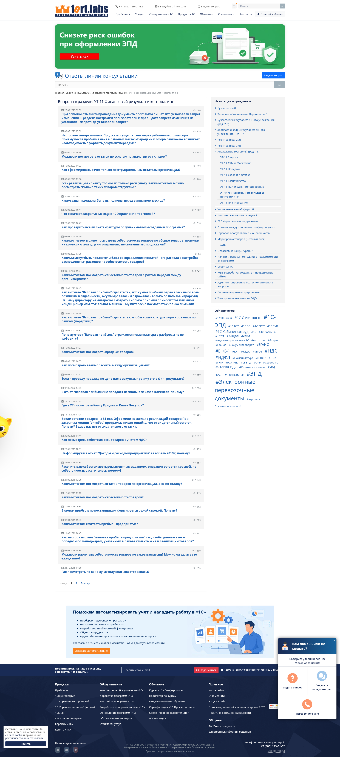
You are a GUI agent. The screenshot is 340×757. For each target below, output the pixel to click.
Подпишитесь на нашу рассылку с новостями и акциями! (78, 670)
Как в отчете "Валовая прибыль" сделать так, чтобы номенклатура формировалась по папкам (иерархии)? (128, 319)
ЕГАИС (221, 245)
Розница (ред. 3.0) (229, 145)
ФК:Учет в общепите (222, 726)
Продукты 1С (186, 14)
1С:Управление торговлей (72, 701)
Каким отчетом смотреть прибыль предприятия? (99, 524)
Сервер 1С (271, 362)
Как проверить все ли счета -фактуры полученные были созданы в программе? (123, 227)
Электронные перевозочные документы (235, 390)
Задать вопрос (273, 75)
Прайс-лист (122, 14)
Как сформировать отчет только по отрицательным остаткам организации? (120, 170)
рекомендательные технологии (177, 751)
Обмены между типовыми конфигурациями (246, 227)
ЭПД (256, 373)
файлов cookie (13, 735)
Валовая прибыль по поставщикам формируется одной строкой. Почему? (119, 510)
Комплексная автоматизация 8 (237, 215)
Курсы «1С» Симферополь (166, 690)
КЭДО (246, 351)
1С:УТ (220, 336)
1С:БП (246, 326)
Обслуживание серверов (116, 718)
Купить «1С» (63, 729)
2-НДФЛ (233, 336)
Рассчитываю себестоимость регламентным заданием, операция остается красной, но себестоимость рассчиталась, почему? (128, 469)
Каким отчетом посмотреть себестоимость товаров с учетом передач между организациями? (121, 277)
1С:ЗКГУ (260, 326)
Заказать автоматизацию (91, 650)
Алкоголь (259, 340)
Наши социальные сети (70, 743)
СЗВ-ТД (246, 362)
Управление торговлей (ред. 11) (109, 92)
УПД (272, 367)
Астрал (274, 340)
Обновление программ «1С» (118, 712)
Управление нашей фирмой (235, 209)
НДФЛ (224, 357)
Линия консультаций (77, 92)
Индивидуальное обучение (167, 701)
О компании (226, 14)
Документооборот (242, 345)
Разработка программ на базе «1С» (122, 707)
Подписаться (208, 670)
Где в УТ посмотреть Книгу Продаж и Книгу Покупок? (102, 405)
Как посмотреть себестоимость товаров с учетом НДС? (104, 440)
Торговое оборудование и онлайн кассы (243, 233)
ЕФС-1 (224, 351)
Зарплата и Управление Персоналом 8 (242, 114)
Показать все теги (226, 406)
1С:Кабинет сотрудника (237, 331)
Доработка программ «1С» (117, 695)
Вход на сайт (217, 701)
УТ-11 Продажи (230, 169)
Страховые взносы (253, 367)
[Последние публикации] (234, 6)
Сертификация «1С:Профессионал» (172, 707)
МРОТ (258, 351)
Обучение (206, 14)
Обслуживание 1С (161, 14)
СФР (258, 362)
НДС (272, 350)
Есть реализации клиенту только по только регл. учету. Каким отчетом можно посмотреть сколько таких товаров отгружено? (122, 185)
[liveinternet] (277, 701)
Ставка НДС (227, 367)
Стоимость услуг (110, 724)
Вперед (85, 583)
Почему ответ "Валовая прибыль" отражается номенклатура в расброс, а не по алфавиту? (122, 337)
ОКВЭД (261, 358)
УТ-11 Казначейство (233, 181)
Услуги (139, 14)
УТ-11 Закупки (229, 157)
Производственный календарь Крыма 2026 (237, 707)
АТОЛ (246, 336)
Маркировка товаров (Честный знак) (241, 239)
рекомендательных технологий (24, 738)
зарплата (254, 399)
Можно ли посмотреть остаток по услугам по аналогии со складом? (114, 157)
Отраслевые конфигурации (235, 251)
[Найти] (279, 84)
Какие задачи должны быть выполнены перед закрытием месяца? (113, 201)
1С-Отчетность (249, 317)
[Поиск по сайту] (282, 6)
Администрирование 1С (233, 340)
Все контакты (276, 750)
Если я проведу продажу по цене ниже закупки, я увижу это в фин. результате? (123, 379)
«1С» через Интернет (68, 718)
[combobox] (261, 6)
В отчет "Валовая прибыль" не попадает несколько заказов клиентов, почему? (122, 392)
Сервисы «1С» (64, 724)
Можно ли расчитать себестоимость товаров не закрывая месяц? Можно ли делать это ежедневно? (129, 556)
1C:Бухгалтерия (65, 695)
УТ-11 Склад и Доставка (235, 175)
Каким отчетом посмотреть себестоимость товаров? (102, 497)
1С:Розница (268, 332)
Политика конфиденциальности (230, 712)
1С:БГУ (234, 326)
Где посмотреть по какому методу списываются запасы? (105, 572)
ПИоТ (274, 358)
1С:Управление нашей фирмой (75, 707)
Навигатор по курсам (163, 695)
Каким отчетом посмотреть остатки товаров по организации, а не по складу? (121, 484)
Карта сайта (216, 690)
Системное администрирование (238, 292)
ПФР (220, 362)
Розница (232, 362)
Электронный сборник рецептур (230, 731)
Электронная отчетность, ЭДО (237, 298)
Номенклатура (243, 358)
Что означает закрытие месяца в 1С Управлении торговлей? (108, 214)
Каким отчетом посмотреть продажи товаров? (97, 352)
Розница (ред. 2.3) (229, 139)
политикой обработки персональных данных (260, 669)
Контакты (245, 14)
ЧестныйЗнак (235, 374)
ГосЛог (221, 345)
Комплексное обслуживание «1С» (121, 690)
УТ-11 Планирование (234, 202)
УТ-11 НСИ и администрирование (242, 186)
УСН (219, 374)
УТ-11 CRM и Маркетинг (235, 163)
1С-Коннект (224, 318)
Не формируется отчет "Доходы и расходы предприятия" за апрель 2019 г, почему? (125, 453)
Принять (26, 743)
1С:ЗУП (273, 326)
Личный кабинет (271, 14)
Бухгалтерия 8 (226, 108)
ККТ (236, 351)
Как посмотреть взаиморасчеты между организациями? (105, 365)
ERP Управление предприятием (237, 221)
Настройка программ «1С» (117, 701)
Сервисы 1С (225, 266)
